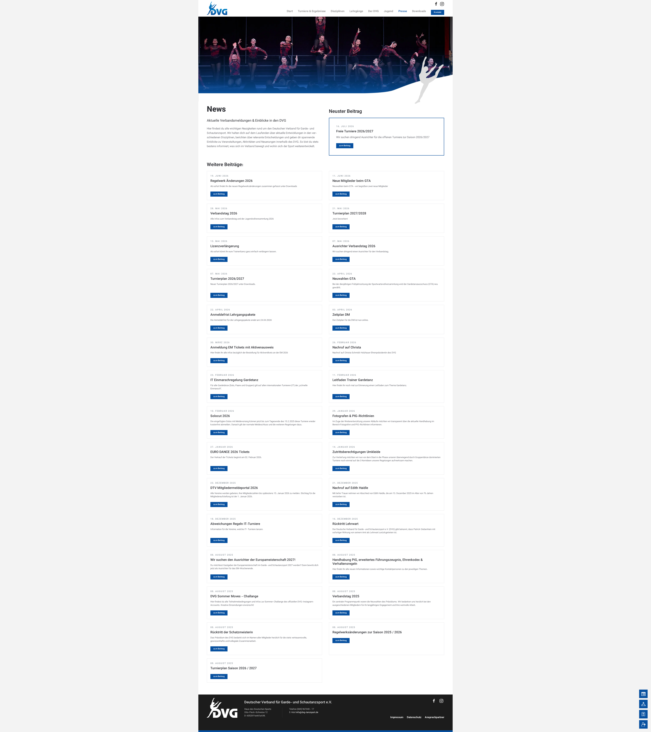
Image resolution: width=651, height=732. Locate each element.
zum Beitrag (344, 145)
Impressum (396, 717)
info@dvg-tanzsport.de (307, 712)
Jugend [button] (388, 11)
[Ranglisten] (643, 704)
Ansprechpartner (434, 717)
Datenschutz (414, 717)
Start (290, 11)
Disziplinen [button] (337, 11)
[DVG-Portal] (643, 724)
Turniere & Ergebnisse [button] (312, 11)
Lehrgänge (356, 11)
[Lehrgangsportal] (643, 714)
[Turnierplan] (643, 694)
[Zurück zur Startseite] (221, 8)
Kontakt (437, 12)
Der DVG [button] (373, 11)
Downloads (419, 11)
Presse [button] (402, 11)
